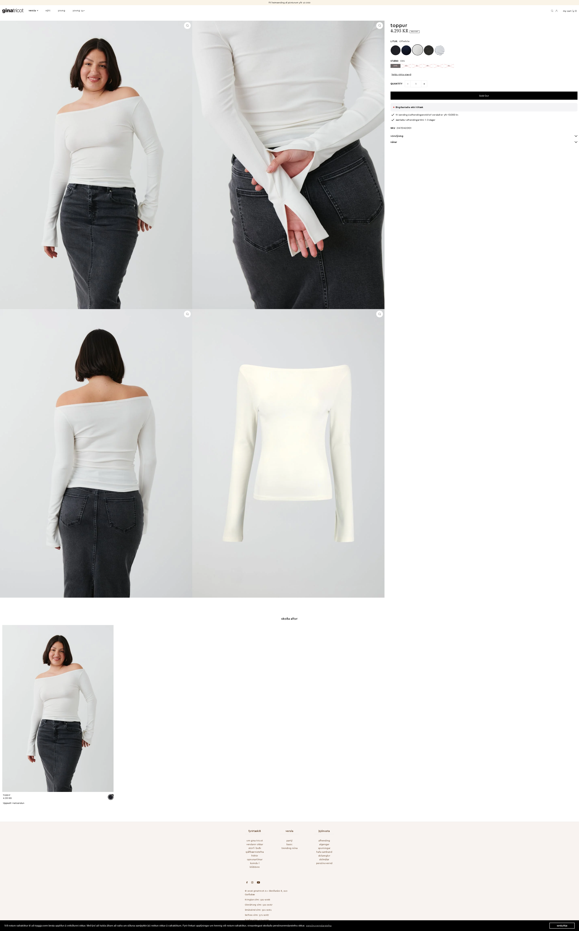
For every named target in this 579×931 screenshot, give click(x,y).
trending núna (290, 848)
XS (406, 65)
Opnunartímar (255, 859)
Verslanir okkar (254, 844)
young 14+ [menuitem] (79, 10)
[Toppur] (58, 708)
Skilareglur (324, 855)
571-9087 (264, 915)
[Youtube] (258, 883)
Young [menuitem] (61, 10)
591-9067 (267, 904)
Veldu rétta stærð (401, 74)
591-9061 (267, 909)
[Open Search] (552, 10)
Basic (289, 844)
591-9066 (265, 899)
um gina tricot (255, 840)
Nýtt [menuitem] (48, 10)
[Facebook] (247, 883)
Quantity (396, 83)
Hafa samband (324, 851)
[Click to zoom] (187, 25)
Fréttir (254, 855)
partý (289, 840)
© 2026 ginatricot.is (256, 890)
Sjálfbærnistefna (255, 851)
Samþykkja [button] (562, 925)
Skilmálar (324, 859)
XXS (395, 65)
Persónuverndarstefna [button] (319, 925)
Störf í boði (254, 848)
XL (449, 65)
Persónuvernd (324, 863)
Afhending (324, 840)
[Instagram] (252, 883)
